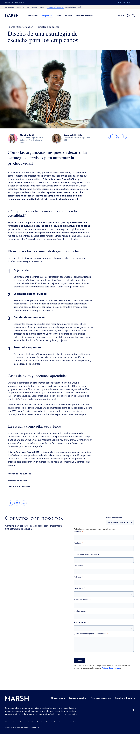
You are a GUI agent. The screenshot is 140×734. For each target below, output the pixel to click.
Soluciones (33, 15)
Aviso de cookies (55, 722)
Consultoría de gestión (73, 7)
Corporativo (9, 7)
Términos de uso (11, 722)
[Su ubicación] (128, 15)
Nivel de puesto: (80, 611)
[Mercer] (14, 15)
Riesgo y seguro (58, 698)
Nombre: (77, 531)
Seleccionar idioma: (114, 518)
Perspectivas (47, 15)
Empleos (68, 15)
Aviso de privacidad (27, 722)
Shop (58, 15)
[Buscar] (133, 15)
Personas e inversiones (55, 7)
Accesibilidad (42, 722)
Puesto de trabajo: (81, 599)
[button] (134, 2)
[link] (10, 503)
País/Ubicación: (80, 588)
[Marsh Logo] (17, 699)
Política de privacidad (111, 668)
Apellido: (77, 543)
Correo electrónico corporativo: (87, 554)
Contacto (120, 15)
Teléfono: (77, 577)
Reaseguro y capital (38, 7)
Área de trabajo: (80, 622)
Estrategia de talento (48, 27)
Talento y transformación (20, 27)
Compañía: (78, 565)
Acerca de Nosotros (84, 15)
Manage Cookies (70, 722)
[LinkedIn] (132, 709)
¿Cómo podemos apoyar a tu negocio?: (90, 633)
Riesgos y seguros (22, 7)
